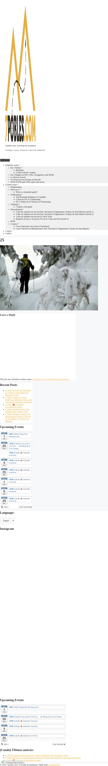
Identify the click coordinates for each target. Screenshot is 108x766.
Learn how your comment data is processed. (51, 379)
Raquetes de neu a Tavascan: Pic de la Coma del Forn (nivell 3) (42, 219)
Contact (8, 231)
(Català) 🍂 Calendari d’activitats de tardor (14, 406)
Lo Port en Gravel (18, 177)
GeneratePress (54, 765)
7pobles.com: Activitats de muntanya (20, 146)
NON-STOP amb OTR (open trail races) (27, 182)
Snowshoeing (16, 209)
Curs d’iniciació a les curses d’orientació (32, 226)
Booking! (20, 170)
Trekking (14, 204)
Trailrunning (16, 195)
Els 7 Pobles (16, 168)
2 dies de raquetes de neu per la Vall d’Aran (34, 216)
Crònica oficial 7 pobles (26, 172)
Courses (14, 224)
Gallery (8, 233)
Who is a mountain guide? (27, 192)
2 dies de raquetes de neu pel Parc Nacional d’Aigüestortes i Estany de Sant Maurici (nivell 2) (55, 214)
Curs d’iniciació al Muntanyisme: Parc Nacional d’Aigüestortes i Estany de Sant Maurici (52, 229)
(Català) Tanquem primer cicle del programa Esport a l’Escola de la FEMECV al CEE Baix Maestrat (18, 417)
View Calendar (24, 507)
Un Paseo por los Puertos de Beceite (26, 180)
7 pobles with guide (24, 207)
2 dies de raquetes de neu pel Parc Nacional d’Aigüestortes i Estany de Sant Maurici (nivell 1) (55, 212)
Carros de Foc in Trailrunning (28, 199)
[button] (4, 507)
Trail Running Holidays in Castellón (31, 197)
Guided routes (11, 185)
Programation (16, 187)
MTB (13, 221)
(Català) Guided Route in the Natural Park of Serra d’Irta (17, 410)
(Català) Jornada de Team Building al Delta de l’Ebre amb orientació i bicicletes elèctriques (18, 399)
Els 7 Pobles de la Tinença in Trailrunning (33, 202)
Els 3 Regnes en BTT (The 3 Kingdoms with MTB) (32, 175)
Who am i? (15, 190)
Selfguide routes (12, 165)
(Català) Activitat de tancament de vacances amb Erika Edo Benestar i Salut (18, 392)
